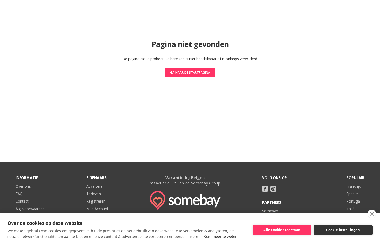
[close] (372, 214)
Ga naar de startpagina (190, 72)
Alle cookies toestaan (281, 230)
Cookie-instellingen (343, 230)
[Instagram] (273, 189)
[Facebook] (265, 189)
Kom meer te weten (221, 236)
